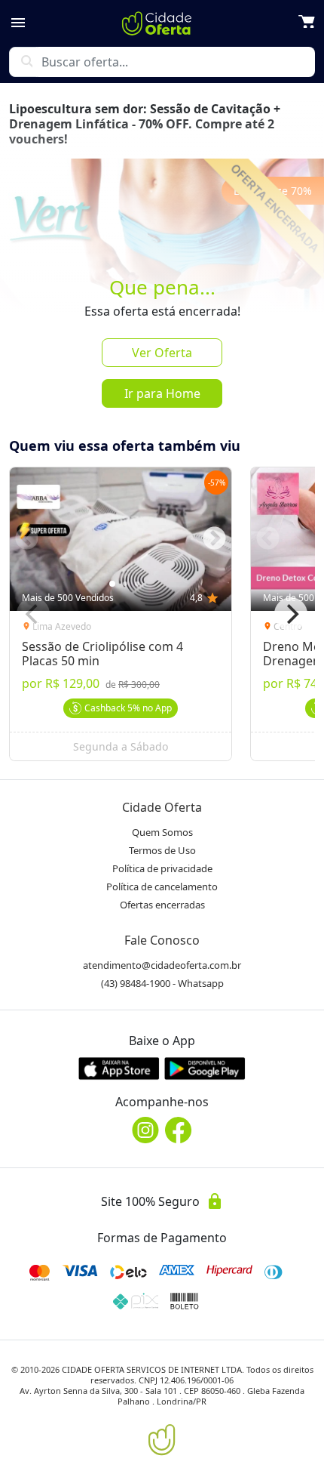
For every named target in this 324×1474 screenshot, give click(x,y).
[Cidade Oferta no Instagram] (145, 1130)
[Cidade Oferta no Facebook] (178, 1130)
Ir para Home (162, 393)
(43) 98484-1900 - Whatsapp (162, 983)
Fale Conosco (162, 940)
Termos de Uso (162, 850)
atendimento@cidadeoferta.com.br (162, 965)
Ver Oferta (162, 352)
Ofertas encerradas (162, 904)
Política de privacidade (162, 868)
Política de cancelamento (162, 886)
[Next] (290, 614)
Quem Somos (162, 832)
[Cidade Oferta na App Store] (119, 1068)
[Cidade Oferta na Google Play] (205, 1068)
